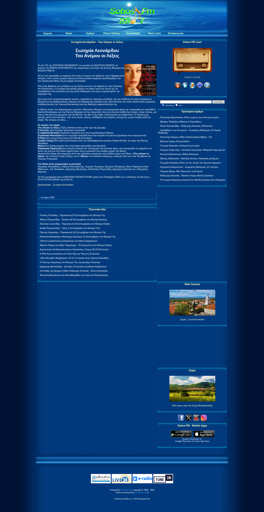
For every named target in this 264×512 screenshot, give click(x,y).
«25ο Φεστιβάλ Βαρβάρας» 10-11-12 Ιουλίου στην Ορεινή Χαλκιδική (74, 258)
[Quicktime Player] (207, 88)
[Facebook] (180, 420)
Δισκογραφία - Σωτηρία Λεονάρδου (55, 184)
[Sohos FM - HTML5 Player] (177, 88)
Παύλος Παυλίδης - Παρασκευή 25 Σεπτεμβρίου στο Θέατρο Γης (72, 215)
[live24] (122, 482)
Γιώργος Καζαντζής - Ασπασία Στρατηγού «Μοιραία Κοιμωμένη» (192, 150)
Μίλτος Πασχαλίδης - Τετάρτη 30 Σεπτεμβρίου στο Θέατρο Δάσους (73, 219)
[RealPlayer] (199, 88)
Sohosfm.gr (126, 489)
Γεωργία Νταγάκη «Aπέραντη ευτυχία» (180, 145)
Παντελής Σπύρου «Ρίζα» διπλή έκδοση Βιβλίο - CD (186, 137)
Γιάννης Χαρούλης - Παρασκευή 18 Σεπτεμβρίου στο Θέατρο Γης (73, 232)
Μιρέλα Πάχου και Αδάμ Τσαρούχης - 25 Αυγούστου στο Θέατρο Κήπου (76, 245)
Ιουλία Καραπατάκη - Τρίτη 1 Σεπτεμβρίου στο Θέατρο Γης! (70, 228)
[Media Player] (185, 88)
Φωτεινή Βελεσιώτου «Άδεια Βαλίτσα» (179, 154)
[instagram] (203, 420)
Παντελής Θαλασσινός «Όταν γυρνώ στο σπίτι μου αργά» (189, 117)
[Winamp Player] (192, 88)
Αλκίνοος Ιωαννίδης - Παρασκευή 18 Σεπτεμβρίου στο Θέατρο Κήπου (75, 223)
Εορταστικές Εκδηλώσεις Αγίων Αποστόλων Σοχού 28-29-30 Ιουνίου (74, 249)
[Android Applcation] (181, 436)
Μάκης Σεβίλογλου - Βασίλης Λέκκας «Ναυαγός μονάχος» (189, 158)
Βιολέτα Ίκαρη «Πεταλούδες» (175, 141)
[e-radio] (142, 482)
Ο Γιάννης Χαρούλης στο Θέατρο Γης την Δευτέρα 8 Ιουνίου (70, 262)
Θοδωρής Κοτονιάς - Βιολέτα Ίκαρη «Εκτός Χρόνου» (186, 175)
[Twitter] (188, 420)
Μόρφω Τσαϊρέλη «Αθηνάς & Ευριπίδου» (181, 121)
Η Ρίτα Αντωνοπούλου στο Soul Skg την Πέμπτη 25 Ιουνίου (69, 253)
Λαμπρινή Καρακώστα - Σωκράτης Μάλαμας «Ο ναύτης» (189, 167)
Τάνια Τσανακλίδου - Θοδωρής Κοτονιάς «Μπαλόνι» (186, 126)
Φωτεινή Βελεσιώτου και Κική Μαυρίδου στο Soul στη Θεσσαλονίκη (74, 275)
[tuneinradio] (163, 482)
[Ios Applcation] (203, 436)
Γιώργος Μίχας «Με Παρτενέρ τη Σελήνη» (181, 171)
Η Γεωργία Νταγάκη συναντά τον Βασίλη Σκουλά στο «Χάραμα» (193, 180)
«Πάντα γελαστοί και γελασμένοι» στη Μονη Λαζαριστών (68, 241)
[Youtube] (196, 420)
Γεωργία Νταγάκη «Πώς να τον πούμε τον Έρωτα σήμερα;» (190, 162)
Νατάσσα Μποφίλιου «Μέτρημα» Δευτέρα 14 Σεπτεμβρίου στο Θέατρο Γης (78, 236)
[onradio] (101, 482)
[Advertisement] (192, 234)
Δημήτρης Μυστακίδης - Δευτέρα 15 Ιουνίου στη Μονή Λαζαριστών (73, 266)
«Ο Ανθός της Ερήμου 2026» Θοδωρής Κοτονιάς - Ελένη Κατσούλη (74, 271)
